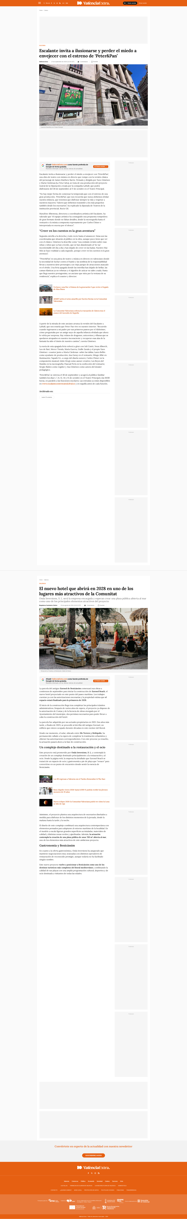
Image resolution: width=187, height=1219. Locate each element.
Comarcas (75, 1181)
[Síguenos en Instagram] (57, 3)
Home (41, 10)
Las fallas (64, 1185)
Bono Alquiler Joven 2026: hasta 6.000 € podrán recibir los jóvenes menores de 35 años (80, 791)
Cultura (42, 45)
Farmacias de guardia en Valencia (81, 1185)
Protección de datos (91, 1190)
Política (83, 1181)
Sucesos (115, 1181)
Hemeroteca (122, 1185)
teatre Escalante (47, 397)
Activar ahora (99, 166)
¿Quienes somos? (66, 1190)
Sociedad (99, 1181)
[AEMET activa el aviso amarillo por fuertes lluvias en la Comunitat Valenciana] (45, 300)
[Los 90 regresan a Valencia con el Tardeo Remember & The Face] (45, 779)
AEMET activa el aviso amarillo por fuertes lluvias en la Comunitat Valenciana (80, 300)
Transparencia (131, 1190)
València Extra (43, 61)
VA (63, 3)
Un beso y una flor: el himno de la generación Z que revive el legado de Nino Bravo (80, 288)
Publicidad (120, 1190)
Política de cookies (107, 1190)
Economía (91, 1181)
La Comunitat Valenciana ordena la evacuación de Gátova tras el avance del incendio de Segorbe (79, 312)
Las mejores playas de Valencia (105, 1185)
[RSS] (59, 3)
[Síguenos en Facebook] (51, 3)
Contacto (54, 1190)
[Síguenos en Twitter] (54, 3)
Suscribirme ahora (93, 1155)
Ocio (121, 1181)
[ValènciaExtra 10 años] (93, 3)
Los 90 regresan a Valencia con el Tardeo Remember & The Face (79, 779)
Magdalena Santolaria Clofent (48, 605)
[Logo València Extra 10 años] (93, 1169)
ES (67, 3)
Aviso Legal (78, 1190)
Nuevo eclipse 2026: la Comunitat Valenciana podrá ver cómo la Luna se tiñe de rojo (81, 802)
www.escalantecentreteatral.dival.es (58, 383)
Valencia (42, 583)
